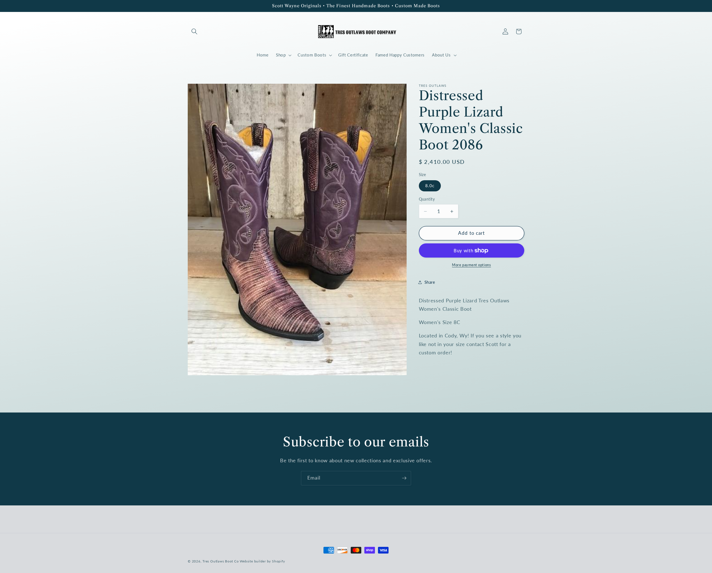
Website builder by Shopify (262, 561)
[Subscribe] (404, 478)
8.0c (429, 185)
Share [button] (429, 282)
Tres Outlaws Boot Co (220, 561)
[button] (194, 31)
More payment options (471, 265)
